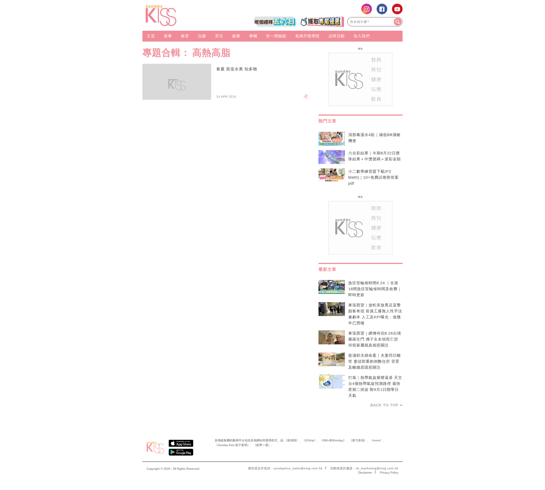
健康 (236, 36)
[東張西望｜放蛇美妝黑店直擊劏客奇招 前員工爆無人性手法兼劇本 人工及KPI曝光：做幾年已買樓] (331, 309)
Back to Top (384, 405)
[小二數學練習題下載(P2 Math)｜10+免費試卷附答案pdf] (331, 175)
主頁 (151, 36)
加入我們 (362, 36)
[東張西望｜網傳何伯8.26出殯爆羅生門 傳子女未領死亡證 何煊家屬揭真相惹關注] (331, 337)
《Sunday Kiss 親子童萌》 (232, 445)
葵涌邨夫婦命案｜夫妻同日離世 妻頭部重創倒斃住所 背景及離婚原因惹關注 (374, 361)
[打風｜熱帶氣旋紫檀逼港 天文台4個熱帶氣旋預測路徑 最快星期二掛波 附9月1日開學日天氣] (331, 382)
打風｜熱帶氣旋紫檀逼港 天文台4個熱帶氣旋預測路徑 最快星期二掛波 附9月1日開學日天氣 (375, 386)
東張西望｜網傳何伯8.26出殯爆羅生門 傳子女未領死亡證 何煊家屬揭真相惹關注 (374, 339)
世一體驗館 (276, 36)
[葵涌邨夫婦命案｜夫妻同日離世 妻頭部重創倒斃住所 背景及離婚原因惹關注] (331, 359)
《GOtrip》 (309, 440)
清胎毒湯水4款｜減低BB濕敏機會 (374, 138)
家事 (168, 36)
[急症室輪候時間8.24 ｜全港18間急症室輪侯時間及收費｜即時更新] (331, 287)
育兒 (219, 36)
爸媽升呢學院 (307, 36)
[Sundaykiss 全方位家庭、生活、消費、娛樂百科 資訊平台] (181, 15)
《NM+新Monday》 (333, 440)
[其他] (306, 98)
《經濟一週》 (262, 445)
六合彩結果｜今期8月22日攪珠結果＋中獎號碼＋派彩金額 (374, 156)
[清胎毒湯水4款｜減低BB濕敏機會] (331, 139)
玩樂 (202, 36)
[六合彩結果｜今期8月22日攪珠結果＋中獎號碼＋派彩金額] (331, 157)
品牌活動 (336, 36)
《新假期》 (291, 440)
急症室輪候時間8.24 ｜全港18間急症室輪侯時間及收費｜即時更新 (375, 289)
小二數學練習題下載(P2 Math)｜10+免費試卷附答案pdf (373, 177)
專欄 (253, 36)
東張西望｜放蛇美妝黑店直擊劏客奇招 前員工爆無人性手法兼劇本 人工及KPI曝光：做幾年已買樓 (375, 314)
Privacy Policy (389, 472)
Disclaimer (365, 472)
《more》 (376, 440)
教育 (185, 36)
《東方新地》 (358, 440)
